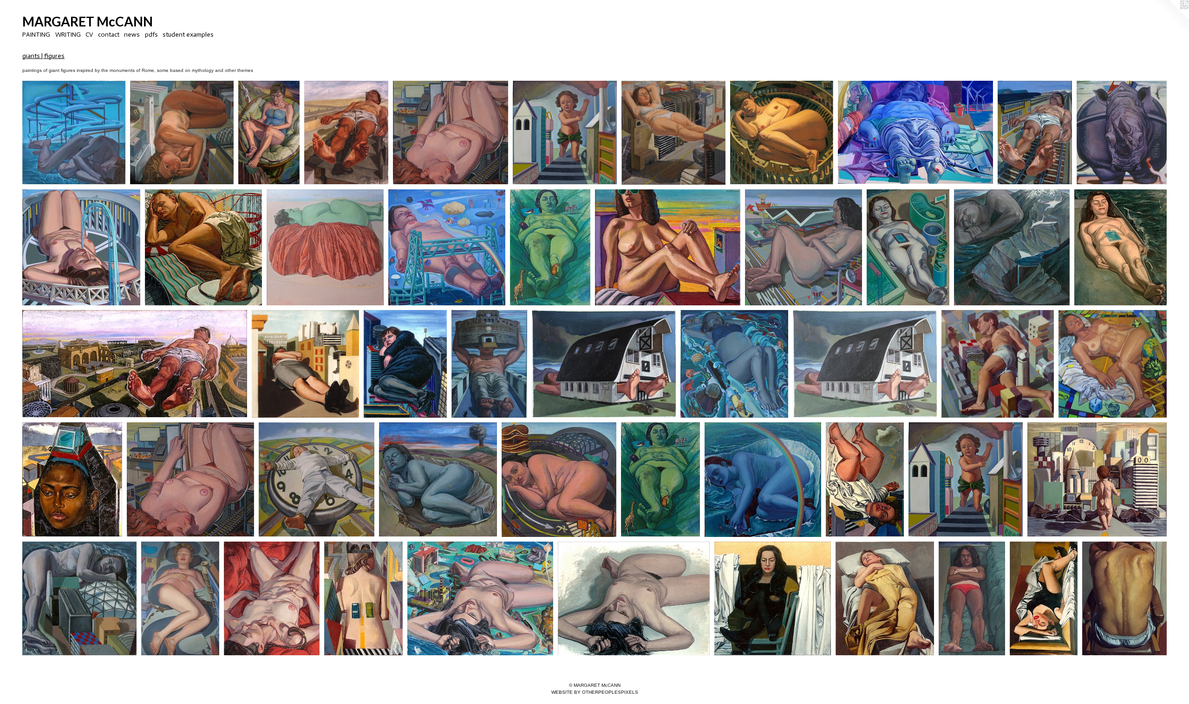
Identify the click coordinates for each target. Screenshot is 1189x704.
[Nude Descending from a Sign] (450, 133)
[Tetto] (405, 363)
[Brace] (673, 133)
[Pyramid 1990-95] (72, 479)
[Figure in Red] (272, 599)
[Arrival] (134, 363)
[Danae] (885, 598)
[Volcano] (438, 479)
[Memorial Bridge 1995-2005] (446, 247)
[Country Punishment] (604, 363)
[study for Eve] (634, 598)
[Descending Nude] (190, 479)
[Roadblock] (182, 133)
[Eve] (480, 598)
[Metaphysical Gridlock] (997, 363)
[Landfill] (363, 598)
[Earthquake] (180, 598)
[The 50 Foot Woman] (305, 363)
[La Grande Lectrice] (269, 133)
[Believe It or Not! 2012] (1112, 363)
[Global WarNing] (965, 479)
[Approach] (1097, 479)
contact (108, 35)
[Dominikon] (772, 598)
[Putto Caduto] (865, 479)
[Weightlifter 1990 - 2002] (489, 363)
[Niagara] (763, 479)
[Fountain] (81, 247)
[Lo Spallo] (1124, 598)
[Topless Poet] (972, 598)
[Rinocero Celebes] (1122, 133)
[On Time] (1035, 132)
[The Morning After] (1043, 599)
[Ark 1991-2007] (734, 363)
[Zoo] (550, 247)
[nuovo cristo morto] (915, 132)
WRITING (68, 35)
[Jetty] (79, 598)
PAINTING (36, 35)
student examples (188, 35)
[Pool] (1120, 247)
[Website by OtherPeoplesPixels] (1170, 18)
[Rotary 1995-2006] (559, 479)
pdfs (151, 35)
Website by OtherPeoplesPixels (594, 692)
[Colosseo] (781, 133)
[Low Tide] (908, 247)
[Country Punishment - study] (865, 363)
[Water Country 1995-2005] (73, 133)
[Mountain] (1012, 247)
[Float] (346, 133)
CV (89, 35)
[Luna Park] (203, 247)
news (132, 35)
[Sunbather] (667, 247)
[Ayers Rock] (325, 247)
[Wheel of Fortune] (316, 479)
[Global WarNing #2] (565, 133)
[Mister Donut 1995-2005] (803, 247)
